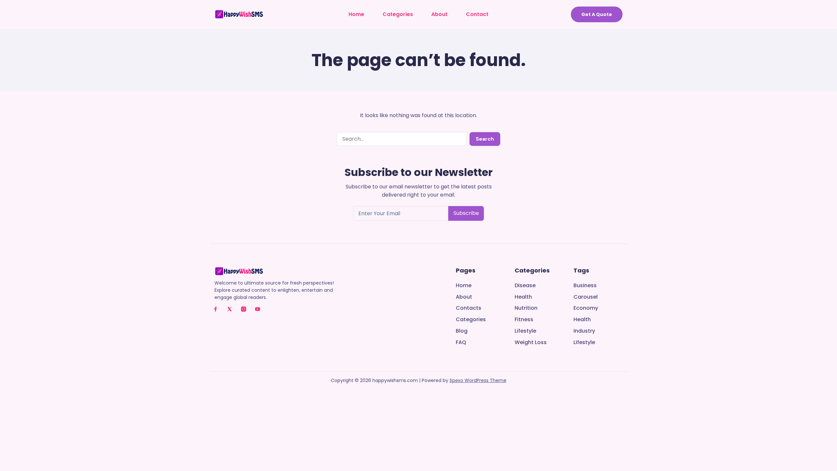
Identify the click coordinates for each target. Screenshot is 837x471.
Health (523, 297)
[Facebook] (215, 309)
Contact (477, 14)
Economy (585, 308)
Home (356, 14)
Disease (525, 286)
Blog (462, 331)
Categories (398, 14)
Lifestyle (525, 331)
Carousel (585, 297)
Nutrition (526, 308)
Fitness (524, 320)
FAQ (461, 342)
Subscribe (466, 213)
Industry (584, 331)
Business (585, 286)
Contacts (468, 308)
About (439, 14)
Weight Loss (531, 342)
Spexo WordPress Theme (478, 380)
